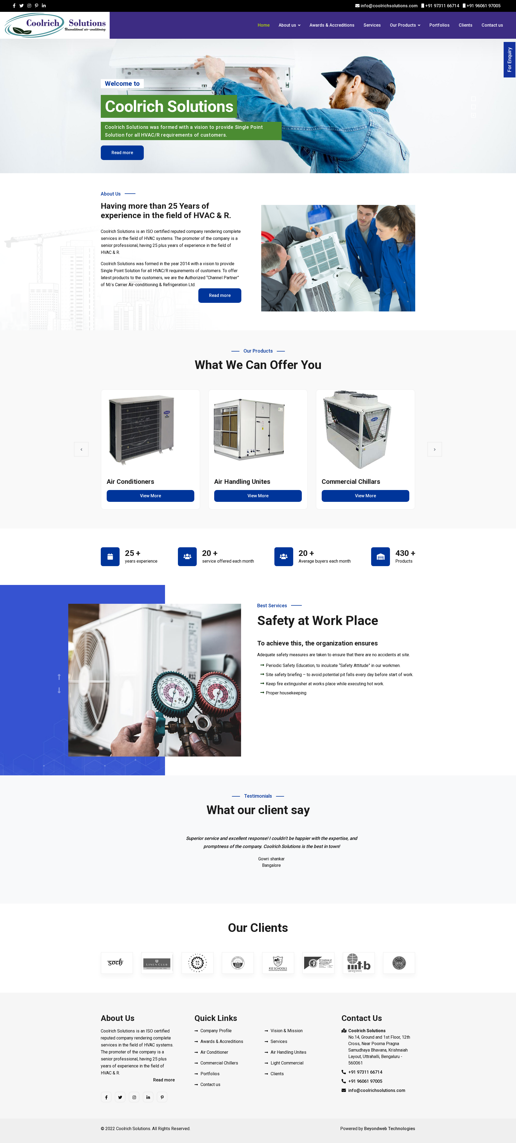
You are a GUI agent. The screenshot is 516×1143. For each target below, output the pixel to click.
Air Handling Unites (242, 481)
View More (150, 495)
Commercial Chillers (219, 1063)
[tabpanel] (258, 106)
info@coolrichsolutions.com (389, 5)
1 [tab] (473, 99)
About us (287, 25)
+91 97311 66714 (441, 5)
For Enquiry (509, 59)
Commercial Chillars (351, 481)
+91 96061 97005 (482, 5)
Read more (122, 152)
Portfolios (439, 25)
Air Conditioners (130, 481)
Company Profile (216, 1030)
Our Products (403, 25)
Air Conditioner (214, 1052)
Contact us (492, 25)
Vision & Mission (287, 1030)
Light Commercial (287, 1063)
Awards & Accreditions (332, 25)
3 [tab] (473, 115)
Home (264, 25)
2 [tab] (473, 107)
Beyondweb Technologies (389, 1128)
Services (372, 25)
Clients (465, 25)
